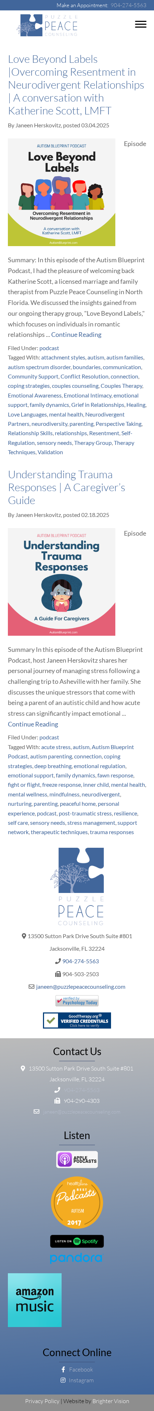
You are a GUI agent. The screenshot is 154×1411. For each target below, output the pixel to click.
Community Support (33, 376)
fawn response (115, 775)
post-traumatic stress (85, 813)
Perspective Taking (118, 423)
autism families (124, 357)
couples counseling (75, 385)
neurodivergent (101, 794)
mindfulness (64, 794)
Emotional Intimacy (87, 395)
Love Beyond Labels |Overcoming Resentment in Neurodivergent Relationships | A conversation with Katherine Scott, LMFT (76, 84)
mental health (66, 414)
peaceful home (78, 803)
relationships (71, 432)
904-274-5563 (128, 5)
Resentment (104, 432)
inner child (96, 784)
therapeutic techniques (59, 831)
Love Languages (27, 414)
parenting (81, 423)
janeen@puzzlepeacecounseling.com (80, 986)
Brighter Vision (110, 1401)
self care (18, 822)
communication (122, 366)
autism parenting (51, 756)
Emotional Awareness (35, 395)
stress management (91, 822)
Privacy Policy (42, 1401)
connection (124, 376)
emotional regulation (99, 765)
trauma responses (112, 831)
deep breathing (53, 765)
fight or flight (24, 784)
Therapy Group (93, 442)
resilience (125, 813)
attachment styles (63, 357)
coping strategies (29, 385)
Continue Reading (76, 334)
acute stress (56, 746)
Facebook (80, 1369)
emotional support (31, 775)
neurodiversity (49, 423)
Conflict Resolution (85, 376)
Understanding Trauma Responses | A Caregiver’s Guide (66, 487)
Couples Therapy (121, 385)
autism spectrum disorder (39, 366)
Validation (50, 451)
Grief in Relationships (97, 404)
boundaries (87, 366)
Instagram (81, 1380)
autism (95, 357)
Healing (135, 404)
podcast (49, 347)
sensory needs (54, 442)
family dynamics (49, 404)
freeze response (61, 784)
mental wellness (27, 794)
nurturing (20, 803)
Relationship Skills (30, 432)
